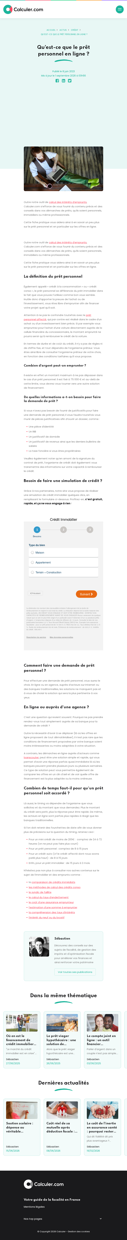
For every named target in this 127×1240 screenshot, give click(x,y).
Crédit (74, 30)
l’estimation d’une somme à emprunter (53, 907)
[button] (120, 9)
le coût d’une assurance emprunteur (51, 902)
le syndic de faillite (40, 892)
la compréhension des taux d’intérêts (52, 912)
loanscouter (31, 757)
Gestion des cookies (79, 1231)
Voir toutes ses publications (75, 972)
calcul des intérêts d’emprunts (68, 202)
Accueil (51, 30)
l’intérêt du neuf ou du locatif (46, 917)
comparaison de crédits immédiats (53, 882)
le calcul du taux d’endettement (49, 897)
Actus (63, 30)
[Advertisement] (63, 115)
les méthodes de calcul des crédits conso (55, 887)
